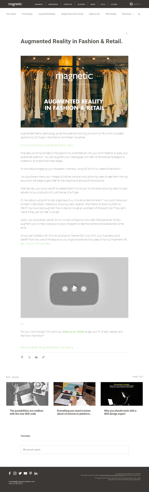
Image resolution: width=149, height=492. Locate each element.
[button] (135, 4)
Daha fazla (126, 14)
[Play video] (74, 287)
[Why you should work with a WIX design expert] (122, 394)
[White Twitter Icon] (20, 473)
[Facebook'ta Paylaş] (22, 357)
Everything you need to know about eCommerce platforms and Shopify (74, 412)
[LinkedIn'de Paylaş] (36, 357)
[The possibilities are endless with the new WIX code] (27, 394)
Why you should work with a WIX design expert (120, 412)
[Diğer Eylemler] (126, 33)
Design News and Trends (72, 14)
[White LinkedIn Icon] (36, 473)
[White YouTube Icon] (25, 473)
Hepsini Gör (137, 376)
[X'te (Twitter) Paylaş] (29, 357)
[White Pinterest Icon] (31, 473)
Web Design (110, 14)
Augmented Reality (46, 14)
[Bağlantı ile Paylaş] (43, 357)
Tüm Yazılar (11, 14)
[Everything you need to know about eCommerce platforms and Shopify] (75, 394)
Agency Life (94, 14)
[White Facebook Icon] (10, 473)
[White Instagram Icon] (15, 473)
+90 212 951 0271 (16, 484)
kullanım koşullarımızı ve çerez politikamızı (112, 475)
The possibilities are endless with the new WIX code (26, 412)
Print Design (27, 14)
